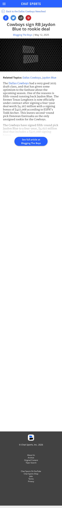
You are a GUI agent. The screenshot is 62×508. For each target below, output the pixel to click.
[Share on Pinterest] (28, 18)
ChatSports (31, 4)
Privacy (31, 481)
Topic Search (31, 462)
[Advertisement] (31, 291)
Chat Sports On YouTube (31, 471)
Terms (31, 479)
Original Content (31, 460)
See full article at (31, 141)
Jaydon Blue (49, 77)
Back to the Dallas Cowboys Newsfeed (26, 11)
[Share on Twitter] (13, 18)
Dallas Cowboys (32, 77)
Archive (31, 457)
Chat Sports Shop (31, 473)
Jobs (31, 476)
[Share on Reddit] (21, 18)
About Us (31, 455)
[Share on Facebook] (6, 18)
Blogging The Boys (23, 34)
